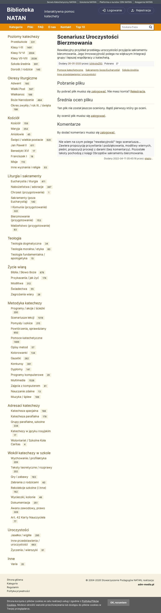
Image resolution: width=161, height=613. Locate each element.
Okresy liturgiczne (22, 78)
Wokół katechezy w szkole (29, 453)
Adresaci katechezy (24, 405)
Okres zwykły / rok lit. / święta (31, 107)
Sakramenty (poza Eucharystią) (23, 199)
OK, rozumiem (118, 602)
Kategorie (16, 27)
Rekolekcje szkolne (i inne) (28, 489)
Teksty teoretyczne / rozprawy (31, 469)
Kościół (13, 118)
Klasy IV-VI (22, 52)
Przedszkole (23, 41)
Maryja (19, 128)
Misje (18, 161)
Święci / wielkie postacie (31, 139)
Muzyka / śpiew (25, 396)
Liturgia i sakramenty (24, 176)
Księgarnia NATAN (144, 2)
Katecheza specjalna (28, 410)
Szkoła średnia (24, 63)
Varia (17, 564)
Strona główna (15, 579)
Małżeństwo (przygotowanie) (30, 227)
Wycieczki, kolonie (26, 497)
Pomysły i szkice (25, 323)
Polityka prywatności (18, 591)
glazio (148, 158)
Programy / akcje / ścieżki (28, 310)
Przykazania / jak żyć (28, 277)
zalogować (98, 91)
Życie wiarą (17, 267)
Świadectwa (22, 288)
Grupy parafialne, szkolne (28, 423)
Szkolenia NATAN (88, 2)
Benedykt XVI (23, 150)
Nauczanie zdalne (26, 391)
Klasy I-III (21, 47)
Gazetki (20, 358)
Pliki (30, 27)
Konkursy (21, 363)
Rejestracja (137, 91)
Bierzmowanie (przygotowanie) (26, 218)
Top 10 (80, 27)
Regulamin (13, 587)
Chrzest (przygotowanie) (30, 192)
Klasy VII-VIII (24, 58)
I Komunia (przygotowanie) (29, 208)
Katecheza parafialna (29, 416)
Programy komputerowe (30, 374)
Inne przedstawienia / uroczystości (25, 542)
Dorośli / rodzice (25, 69)
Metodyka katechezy (25, 303)
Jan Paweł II (22, 145)
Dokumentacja (24, 502)
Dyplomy (20, 369)
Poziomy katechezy (23, 36)
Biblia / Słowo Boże (27, 272)
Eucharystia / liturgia (28, 181)
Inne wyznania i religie (29, 167)
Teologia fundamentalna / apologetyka (28, 256)
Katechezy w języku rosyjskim (31, 432)
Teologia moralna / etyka (30, 249)
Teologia (14, 238)
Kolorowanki (23, 352)
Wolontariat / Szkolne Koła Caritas (28, 442)
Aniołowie (20, 134)
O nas (52, 27)
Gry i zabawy (23, 476)
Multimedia (22, 380)
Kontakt (66, 27)
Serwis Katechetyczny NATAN (61, 2)
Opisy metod (22, 347)
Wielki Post (22, 89)
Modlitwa (21, 283)
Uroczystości (18, 530)
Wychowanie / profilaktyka (28, 460)
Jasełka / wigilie (25, 535)
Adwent (20, 83)
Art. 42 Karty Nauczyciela (28, 519)
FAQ (40, 27)
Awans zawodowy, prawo (28, 509)
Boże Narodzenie (26, 100)
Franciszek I (22, 156)
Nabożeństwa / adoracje (31, 186)
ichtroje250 (95, 63)
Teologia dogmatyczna (29, 243)
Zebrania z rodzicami (28, 482)
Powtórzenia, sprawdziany (28, 330)
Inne (11, 559)
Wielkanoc (21, 94)
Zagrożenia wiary (25, 294)
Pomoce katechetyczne (26, 339)
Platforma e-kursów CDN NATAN (116, 2)
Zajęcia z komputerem (29, 385)
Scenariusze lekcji (27, 317)
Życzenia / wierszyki (27, 550)
